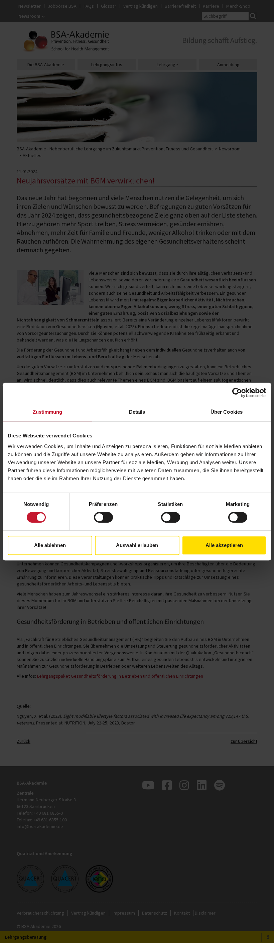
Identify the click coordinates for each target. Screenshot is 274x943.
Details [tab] (137, 412)
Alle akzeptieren (224, 545)
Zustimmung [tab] (47, 412)
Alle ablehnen (50, 545)
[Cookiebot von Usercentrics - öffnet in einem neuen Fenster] (237, 393)
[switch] (103, 517)
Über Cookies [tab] (227, 412)
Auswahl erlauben (137, 545)
